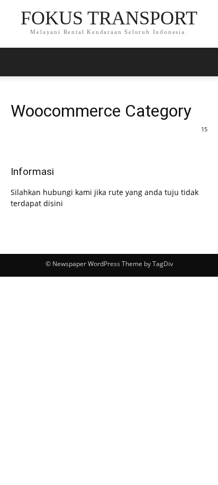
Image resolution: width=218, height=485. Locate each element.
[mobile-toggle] (18, 62)
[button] (203, 62)
